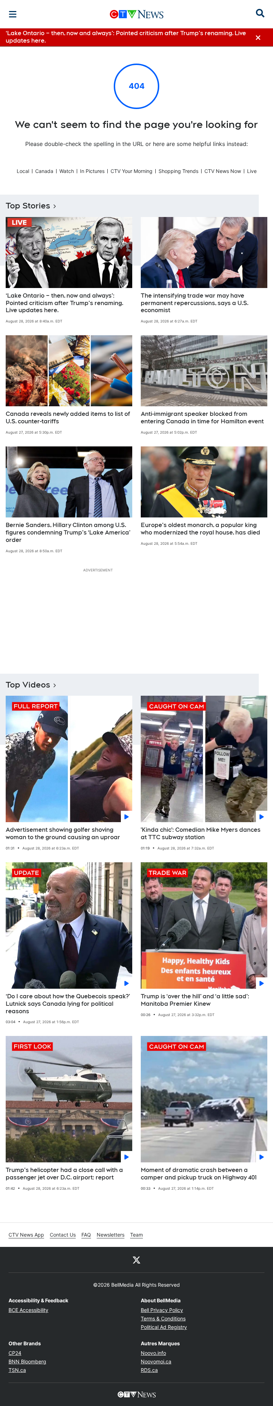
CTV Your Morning (131, 171)
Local (23, 171)
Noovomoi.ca (156, 1361)
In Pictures (92, 171)
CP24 (15, 1353)
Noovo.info (153, 1353)
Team (136, 1235)
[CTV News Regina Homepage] (137, 14)
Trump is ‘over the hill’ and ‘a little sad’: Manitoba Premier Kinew (195, 1000)
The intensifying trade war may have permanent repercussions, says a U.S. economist (194, 303)
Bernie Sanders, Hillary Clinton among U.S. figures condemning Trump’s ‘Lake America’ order (68, 532)
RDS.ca (149, 1370)
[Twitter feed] (136, 1259)
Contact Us (63, 1235)
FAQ (86, 1235)
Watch (66, 171)
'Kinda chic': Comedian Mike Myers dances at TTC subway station (201, 833)
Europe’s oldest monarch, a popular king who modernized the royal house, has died (200, 529)
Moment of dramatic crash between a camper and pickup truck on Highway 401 (199, 1174)
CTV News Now (222, 171)
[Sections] (13, 14)
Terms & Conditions (163, 1318)
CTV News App (26, 1235)
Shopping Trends (178, 171)
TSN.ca (17, 1370)
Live (252, 171)
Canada (44, 171)
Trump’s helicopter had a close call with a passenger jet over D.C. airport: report (64, 1174)
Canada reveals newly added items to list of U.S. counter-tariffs (68, 418)
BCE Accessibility (28, 1310)
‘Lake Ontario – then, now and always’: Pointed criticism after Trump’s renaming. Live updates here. (64, 303)
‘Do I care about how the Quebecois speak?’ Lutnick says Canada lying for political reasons (68, 1004)
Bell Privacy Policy (162, 1310)
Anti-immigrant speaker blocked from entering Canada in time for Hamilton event (202, 418)
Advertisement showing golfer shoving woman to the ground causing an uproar (63, 833)
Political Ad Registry (164, 1327)
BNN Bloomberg (27, 1361)
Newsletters (110, 1235)
